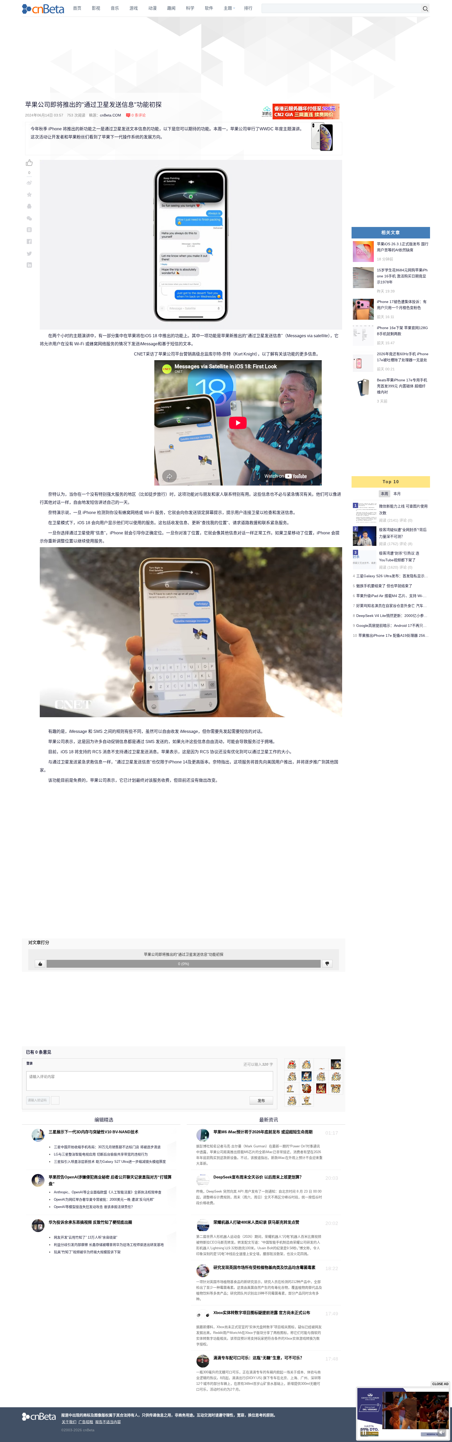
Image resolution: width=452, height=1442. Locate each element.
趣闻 (171, 8)
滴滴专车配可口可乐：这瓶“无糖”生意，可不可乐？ (258, 1358)
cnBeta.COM (110, 115)
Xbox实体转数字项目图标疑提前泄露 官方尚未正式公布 (261, 1312)
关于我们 (69, 1422)
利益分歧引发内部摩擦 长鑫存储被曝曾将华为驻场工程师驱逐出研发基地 (109, 1245)
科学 (190, 8)
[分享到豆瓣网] (29, 230)
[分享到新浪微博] (29, 183)
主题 (228, 8)
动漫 (152, 8)
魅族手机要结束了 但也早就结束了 (384, 586)
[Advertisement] (226, 54)
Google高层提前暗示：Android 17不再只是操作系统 (398, 625)
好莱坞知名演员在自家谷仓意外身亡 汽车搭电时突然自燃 (402, 606)
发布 (261, 1101)
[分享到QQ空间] (29, 194)
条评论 (139, 115)
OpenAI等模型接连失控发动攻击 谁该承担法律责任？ (94, 1207)
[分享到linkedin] (29, 265)
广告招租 (85, 1422)
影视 (96, 8)
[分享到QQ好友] (29, 206)
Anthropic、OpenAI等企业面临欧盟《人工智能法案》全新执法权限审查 (107, 1192)
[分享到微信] (29, 218)
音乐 (115, 8)
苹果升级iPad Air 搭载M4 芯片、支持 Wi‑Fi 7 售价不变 (400, 596)
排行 (248, 8)
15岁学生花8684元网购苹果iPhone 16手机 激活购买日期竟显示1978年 (402, 276)
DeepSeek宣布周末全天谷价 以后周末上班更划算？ (258, 1177)
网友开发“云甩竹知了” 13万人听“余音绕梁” (85, 1237)
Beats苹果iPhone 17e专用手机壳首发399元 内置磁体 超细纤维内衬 (402, 386)
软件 (209, 8)
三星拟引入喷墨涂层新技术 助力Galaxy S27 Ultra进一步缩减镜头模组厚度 (110, 1162)
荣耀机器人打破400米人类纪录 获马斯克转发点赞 (256, 1222)
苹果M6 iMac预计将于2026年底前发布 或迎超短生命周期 (263, 1132)
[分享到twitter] (29, 253)
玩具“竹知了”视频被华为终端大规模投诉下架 (87, 1252)
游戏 (133, 8)
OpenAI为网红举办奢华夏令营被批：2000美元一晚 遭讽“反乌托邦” (104, 1199)
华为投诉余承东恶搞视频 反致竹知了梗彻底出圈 (90, 1222)
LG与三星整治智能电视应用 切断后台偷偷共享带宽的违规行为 (101, 1154)
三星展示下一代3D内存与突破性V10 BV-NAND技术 (93, 1132)
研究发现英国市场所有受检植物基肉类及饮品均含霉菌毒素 (264, 1267)
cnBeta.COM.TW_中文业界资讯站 (43, 8)
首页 (77, 8)
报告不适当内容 (108, 1422)
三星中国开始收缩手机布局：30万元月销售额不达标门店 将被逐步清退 (107, 1147)
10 (355, 635)
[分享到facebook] (29, 241)
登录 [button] (29, 1063)
